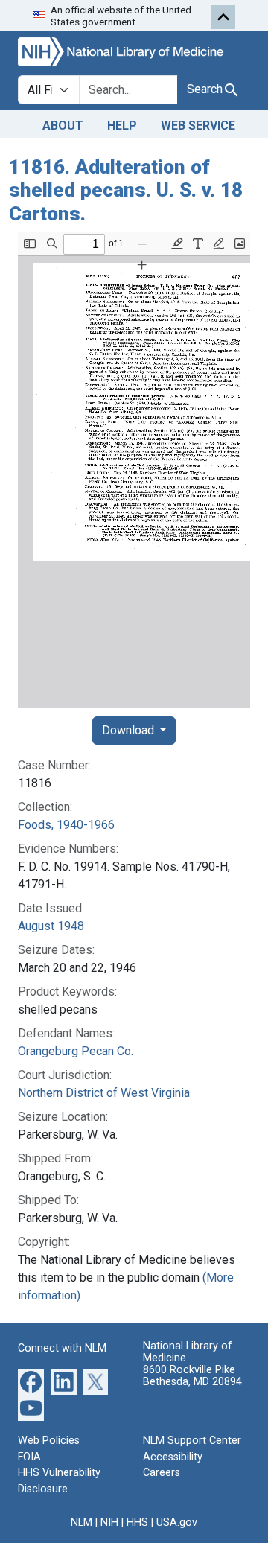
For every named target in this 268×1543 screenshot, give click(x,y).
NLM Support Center (192, 1440)
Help (122, 125)
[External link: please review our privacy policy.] (31, 1381)
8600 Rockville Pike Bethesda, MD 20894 (192, 1376)
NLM (81, 1522)
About (62, 125)
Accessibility (172, 1457)
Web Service (198, 125)
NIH (109, 1522)
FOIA (29, 1457)
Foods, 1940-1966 (66, 825)
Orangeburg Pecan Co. (75, 1051)
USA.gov (176, 1522)
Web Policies (49, 1440)
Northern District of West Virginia (104, 1093)
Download (129, 730)
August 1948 (51, 926)
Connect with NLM (62, 1348)
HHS (137, 1522)
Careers (161, 1472)
